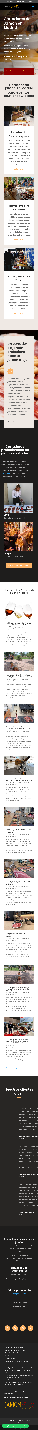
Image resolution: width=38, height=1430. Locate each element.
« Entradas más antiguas (11, 1068)
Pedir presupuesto (19, 1294)
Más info (19, 169)
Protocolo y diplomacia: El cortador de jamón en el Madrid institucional (19, 1040)
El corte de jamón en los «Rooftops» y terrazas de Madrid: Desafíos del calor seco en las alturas (19, 676)
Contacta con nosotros (19, 565)
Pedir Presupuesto (11, 1420)
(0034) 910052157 (11, 1)
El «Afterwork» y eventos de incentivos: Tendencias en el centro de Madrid (19, 934)
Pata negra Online (10, 1359)
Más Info (19, 240)
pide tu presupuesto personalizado (15, 72)
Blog (18, 1422)
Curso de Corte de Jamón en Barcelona (17, 1361)
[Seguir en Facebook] (7, 1328)
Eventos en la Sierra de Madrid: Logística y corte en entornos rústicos (19, 779)
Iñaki (9, 628)
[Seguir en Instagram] (23, 1328)
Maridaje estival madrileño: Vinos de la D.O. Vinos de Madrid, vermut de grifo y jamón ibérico (18, 624)
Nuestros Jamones (25, 1420)
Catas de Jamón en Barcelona (14, 1353)
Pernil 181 (8, 1356)
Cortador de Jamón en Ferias (14, 1347)
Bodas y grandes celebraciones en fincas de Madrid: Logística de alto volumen (17, 989)
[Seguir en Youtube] (30, 1328)
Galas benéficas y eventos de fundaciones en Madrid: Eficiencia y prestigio (18, 728)
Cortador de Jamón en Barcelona (15, 1350)
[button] (15, 1426)
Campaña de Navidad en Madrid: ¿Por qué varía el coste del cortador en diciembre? (19, 830)
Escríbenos (7, 473)
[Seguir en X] (15, 1328)
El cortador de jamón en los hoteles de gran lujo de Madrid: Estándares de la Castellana (19, 882)
